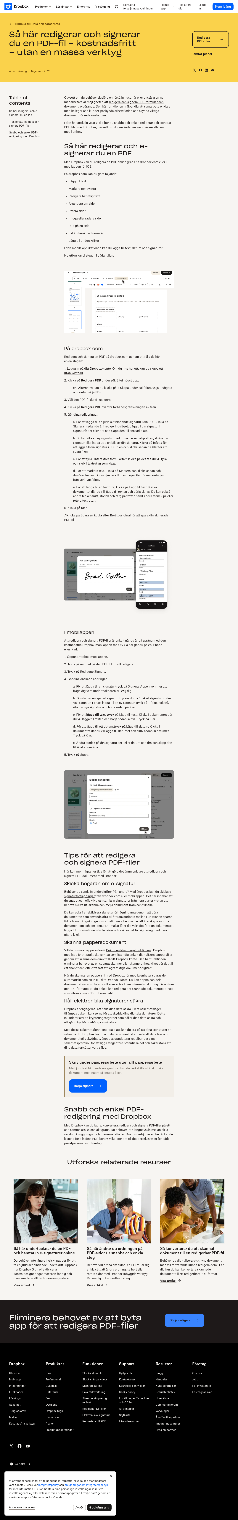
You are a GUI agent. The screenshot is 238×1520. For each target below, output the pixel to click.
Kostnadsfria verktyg (22, 1423)
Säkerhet (14, 1404)
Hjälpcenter (126, 1373)
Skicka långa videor (94, 1379)
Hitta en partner (166, 1429)
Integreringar (17, 1385)
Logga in (73, 368)
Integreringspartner (168, 1423)
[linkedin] (206, 70)
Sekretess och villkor (132, 1385)
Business (51, 1385)
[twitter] (194, 70)
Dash (49, 1398)
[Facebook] (19, 1446)
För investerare (201, 1385)
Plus (48, 1373)
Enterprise (52, 1392)
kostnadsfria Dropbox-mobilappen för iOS (93, 645)
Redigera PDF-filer (94, 1408)
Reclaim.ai (52, 1417)
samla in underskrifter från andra (104, 891)
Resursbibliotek (165, 1392)
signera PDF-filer (149, 1125)
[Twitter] (11, 1446)
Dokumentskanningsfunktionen (128, 950)
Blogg (159, 1373)
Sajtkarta (125, 1415)
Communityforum (167, 1404)
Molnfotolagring (92, 1385)
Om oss (197, 1373)
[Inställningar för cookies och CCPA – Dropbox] (60, 1493)
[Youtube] (28, 1446)
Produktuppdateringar (59, 1429)
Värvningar (162, 1410)
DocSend (51, 1404)
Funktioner (16, 1392)
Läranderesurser (129, 1421)
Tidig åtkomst (17, 1410)
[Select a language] (116, 6)
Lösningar (15, 1398)
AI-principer (126, 1408)
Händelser (162, 1379)
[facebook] (200, 70)
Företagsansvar (202, 1392)
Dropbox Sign (54, 1410)
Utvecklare (162, 1398)
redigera (125, 1125)
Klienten (14, 1373)
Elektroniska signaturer (96, 1415)
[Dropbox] (18, 6)
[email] (212, 70)
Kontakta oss (127, 1379)
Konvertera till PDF (94, 1421)
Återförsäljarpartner (168, 1417)
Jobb (195, 1379)
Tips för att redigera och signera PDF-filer (24, 123)
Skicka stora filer (92, 1373)
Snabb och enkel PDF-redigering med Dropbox (24, 134)
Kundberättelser (166, 1385)
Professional (53, 1379)
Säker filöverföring (93, 1392)
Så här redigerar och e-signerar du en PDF (23, 112)
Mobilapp (15, 1379)
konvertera (110, 1125)
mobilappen (72, 166)
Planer (50, 1423)
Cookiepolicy (127, 1392)
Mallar (13, 1417)
